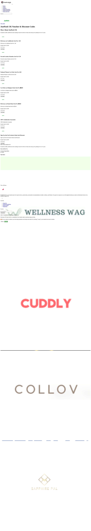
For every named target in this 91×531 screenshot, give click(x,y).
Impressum (5, 206)
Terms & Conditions (7, 204)
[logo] (6, 3)
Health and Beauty (6, 10)
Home (4, 5)
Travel (4, 7)
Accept (6, 221)
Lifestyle (4, 8)
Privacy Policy (6, 205)
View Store (2, 23)
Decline (2, 221)
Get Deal (2, 49)
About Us (5, 203)
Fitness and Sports (6, 9)
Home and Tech (6, 11)
